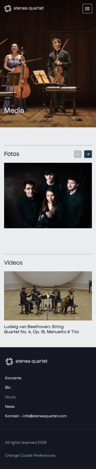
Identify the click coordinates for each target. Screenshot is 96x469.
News (10, 406)
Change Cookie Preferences (30, 455)
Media (10, 397)
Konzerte (13, 378)
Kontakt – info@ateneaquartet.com (36, 415)
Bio (7, 387)
